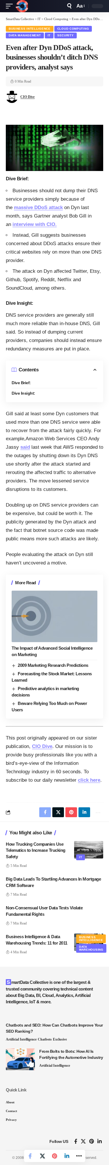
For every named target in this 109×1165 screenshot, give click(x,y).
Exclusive (60, 1039)
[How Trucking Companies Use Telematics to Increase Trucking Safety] (88, 849)
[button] (11, 6)
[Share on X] (42, 1156)
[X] (83, 1141)
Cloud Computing (73, 28)
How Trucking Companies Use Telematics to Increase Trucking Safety (35, 850)
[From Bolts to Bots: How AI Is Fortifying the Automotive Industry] (20, 1059)
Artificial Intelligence (21, 1039)
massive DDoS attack (38, 207)
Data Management (25, 35)
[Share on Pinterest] (55, 1156)
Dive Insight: (23, 393)
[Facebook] (76, 1141)
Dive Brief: (21, 382)
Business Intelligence (30, 28)
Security (65, 35)
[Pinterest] (91, 1141)
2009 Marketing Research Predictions (53, 665)
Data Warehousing (91, 948)
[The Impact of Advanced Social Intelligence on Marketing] (54, 616)
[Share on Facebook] (30, 1156)
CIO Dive (27, 97)
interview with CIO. (34, 224)
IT (49, 35)
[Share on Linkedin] (67, 1156)
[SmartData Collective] (22, 6)
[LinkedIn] (99, 1141)
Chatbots (45, 1039)
